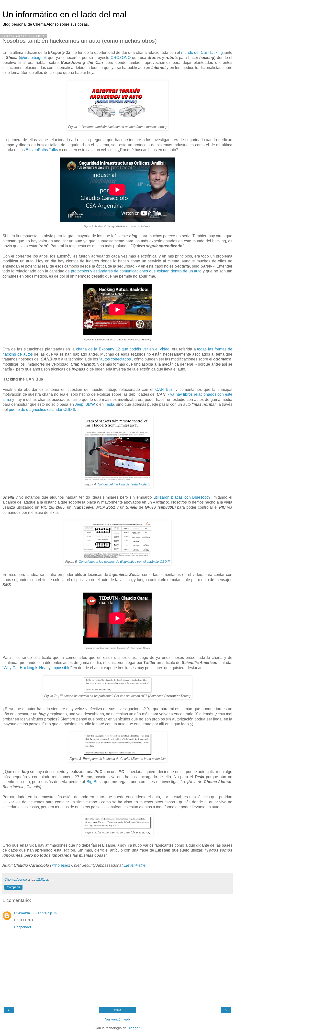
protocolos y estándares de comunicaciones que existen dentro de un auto (136, 271)
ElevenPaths (134, 865)
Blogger (133, 1028)
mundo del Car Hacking (202, 52)
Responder (22, 927)
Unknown (22, 913)
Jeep (79, 404)
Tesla (109, 404)
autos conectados (115, 359)
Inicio (117, 1010)
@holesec (60, 865)
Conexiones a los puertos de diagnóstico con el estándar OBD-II (124, 561)
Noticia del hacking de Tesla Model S (124, 484)
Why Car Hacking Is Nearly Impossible (37, 668)
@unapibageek (33, 58)
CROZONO (121, 58)
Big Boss (94, 782)
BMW (90, 404)
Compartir (13, 887)
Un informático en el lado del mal (64, 14)
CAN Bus (164, 389)
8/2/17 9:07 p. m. (45, 913)
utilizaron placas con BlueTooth (182, 497)
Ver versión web (117, 1019)
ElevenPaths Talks (42, 150)
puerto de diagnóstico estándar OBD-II (42, 409)
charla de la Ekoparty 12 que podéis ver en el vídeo (122, 349)
